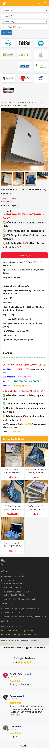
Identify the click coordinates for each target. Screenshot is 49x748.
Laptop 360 (26, 424)
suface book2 (16, 431)
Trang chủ (5, 102)
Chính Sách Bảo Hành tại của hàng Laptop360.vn (25, 616)
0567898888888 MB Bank (15, 595)
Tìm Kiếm (7, 32)
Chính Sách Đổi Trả (12, 612)
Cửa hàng (16, 102)
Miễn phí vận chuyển (13, 583)
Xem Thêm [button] (15, 714)
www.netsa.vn (6, 643)
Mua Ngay (25, 255)
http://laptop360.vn (22, 386)
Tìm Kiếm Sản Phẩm (12, 587)
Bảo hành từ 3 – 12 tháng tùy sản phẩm (21, 599)
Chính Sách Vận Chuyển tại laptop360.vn (21, 608)
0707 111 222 (10, 580)
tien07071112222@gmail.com (20, 630)
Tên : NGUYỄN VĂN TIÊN (14, 576)
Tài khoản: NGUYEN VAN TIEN (16, 591)
